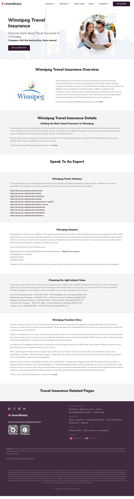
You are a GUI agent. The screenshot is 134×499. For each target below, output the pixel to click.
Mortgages (63, 4)
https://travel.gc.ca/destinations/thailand (27, 210)
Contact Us (74, 423)
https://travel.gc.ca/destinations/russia (26, 191)
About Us (79, 420)
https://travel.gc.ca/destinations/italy (25, 193)
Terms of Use (89, 430)
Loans (90, 4)
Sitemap (85, 423)
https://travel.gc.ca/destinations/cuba (26, 199)
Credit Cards (79, 4)
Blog (71, 420)
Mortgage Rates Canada (80, 412)
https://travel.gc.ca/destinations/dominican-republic (32, 202)
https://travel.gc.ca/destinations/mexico (26, 216)
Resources (103, 4)
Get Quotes (121, 4)
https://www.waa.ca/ (71, 251)
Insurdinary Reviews (95, 420)
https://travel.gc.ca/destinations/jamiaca (27, 196)
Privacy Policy (75, 430)
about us (85, 482)
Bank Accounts (86, 409)
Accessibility (103, 430)
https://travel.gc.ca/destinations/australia (27, 207)
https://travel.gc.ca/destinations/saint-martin (29, 204)
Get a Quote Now (19, 48)
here (101, 102)
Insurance (49, 4)
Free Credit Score (113, 420)
